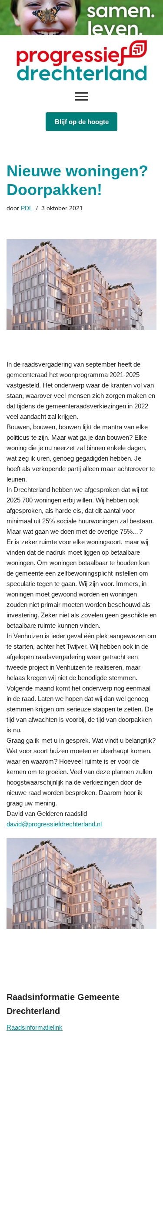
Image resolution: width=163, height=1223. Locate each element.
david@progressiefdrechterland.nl (54, 824)
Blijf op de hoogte (82, 121)
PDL (27, 208)
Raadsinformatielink (35, 1027)
